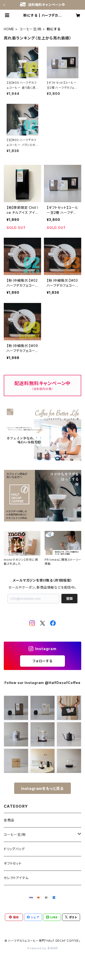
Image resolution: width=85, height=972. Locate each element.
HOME (9, 29)
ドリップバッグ (14, 849)
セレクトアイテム (16, 878)
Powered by (37, 948)
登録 (69, 598)
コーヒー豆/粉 (31, 29)
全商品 (9, 820)
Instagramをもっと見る (42, 788)
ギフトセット (13, 863)
